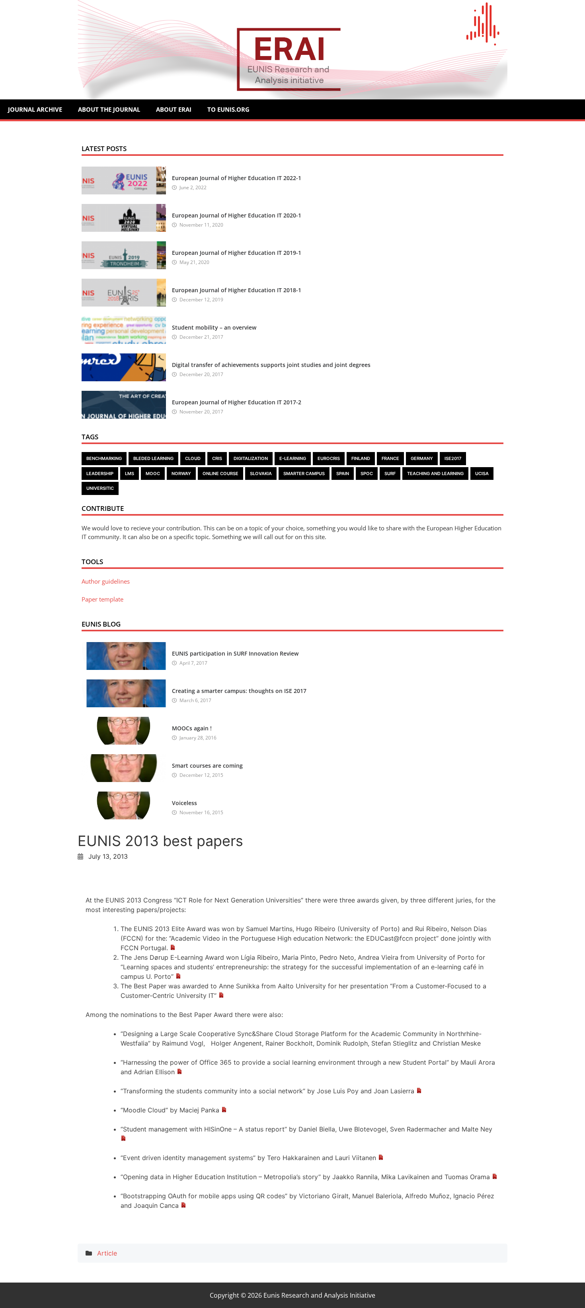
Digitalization (251, 458)
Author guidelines (106, 581)
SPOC (367, 473)
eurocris (329, 458)
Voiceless (184, 803)
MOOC (153, 473)
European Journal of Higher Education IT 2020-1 (236, 215)
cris (217, 458)
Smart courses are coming (207, 765)
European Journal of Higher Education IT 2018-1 (236, 290)
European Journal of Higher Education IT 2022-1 (236, 178)
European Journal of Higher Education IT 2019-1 (236, 252)
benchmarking (104, 458)
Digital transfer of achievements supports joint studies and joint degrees (271, 365)
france (390, 458)
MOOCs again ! (192, 728)
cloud (193, 458)
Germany (422, 458)
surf (390, 473)
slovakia (261, 473)
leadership (99, 473)
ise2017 (453, 458)
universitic (100, 488)
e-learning (292, 458)
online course (220, 473)
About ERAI (173, 109)
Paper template (102, 599)
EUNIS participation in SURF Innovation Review (235, 653)
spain (342, 473)
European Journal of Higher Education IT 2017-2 (236, 402)
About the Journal (109, 109)
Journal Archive (35, 109)
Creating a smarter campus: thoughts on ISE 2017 (239, 691)
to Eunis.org (228, 109)
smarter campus (304, 473)
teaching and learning (435, 473)
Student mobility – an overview (214, 327)
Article (107, 1253)
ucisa (482, 473)
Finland (360, 458)
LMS (129, 473)
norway (181, 473)
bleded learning (153, 458)
